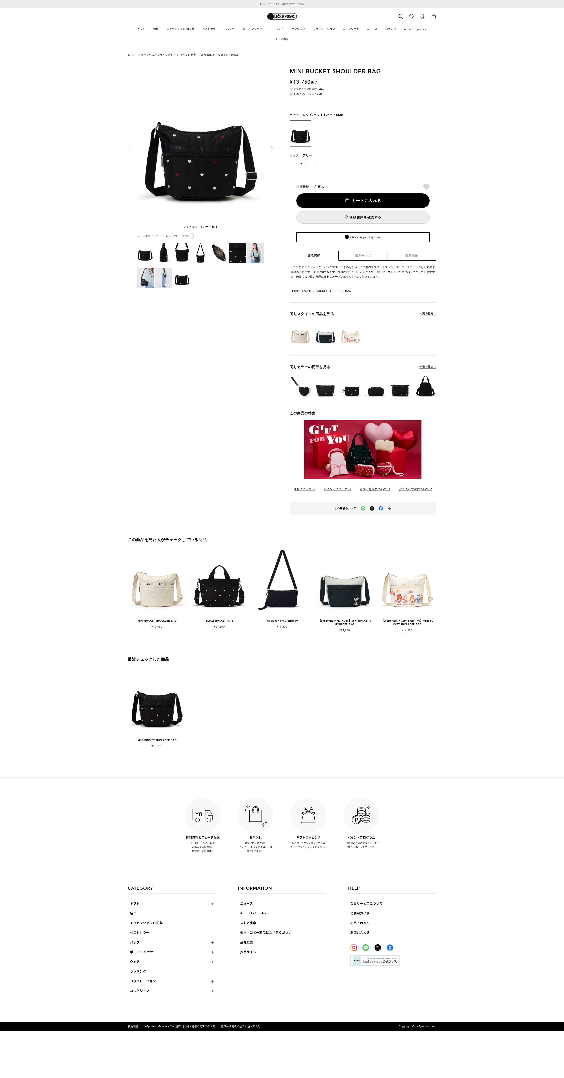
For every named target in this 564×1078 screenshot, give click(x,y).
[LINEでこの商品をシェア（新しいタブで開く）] (363, 508)
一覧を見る (426, 313)
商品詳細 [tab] (411, 255)
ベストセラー (139, 933)
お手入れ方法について (414, 489)
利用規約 (133, 1026)
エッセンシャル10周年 (146, 923)
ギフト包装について (373, 489)
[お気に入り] (411, 16)
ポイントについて (336, 489)
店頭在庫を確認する (366, 217)
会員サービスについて (366, 904)
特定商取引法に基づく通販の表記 (240, 1026)
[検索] (400, 16)
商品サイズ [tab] (363, 255)
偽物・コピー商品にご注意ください (266, 933)
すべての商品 (188, 55)
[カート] (433, 16)
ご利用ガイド (360, 913)
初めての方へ (360, 923)
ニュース (246, 904)
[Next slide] (268, 148)
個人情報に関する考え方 (200, 1026)
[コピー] (389, 508)
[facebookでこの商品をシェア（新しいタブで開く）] (380, 508)
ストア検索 (248, 923)
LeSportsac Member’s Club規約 (162, 1026)
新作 (133, 913)
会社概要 (246, 942)
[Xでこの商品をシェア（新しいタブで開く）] (372, 508)
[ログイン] (422, 16)
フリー (303, 164)
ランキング (138, 971)
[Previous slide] (132, 148)
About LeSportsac (254, 913)
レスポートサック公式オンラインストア (152, 55)
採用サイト (248, 952)
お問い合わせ (360, 933)
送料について (303, 489)
